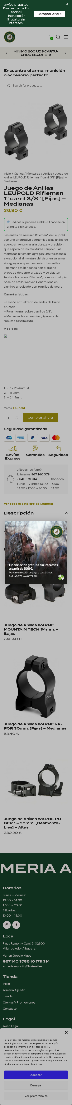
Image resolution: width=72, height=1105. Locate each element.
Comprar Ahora (49, 14)
